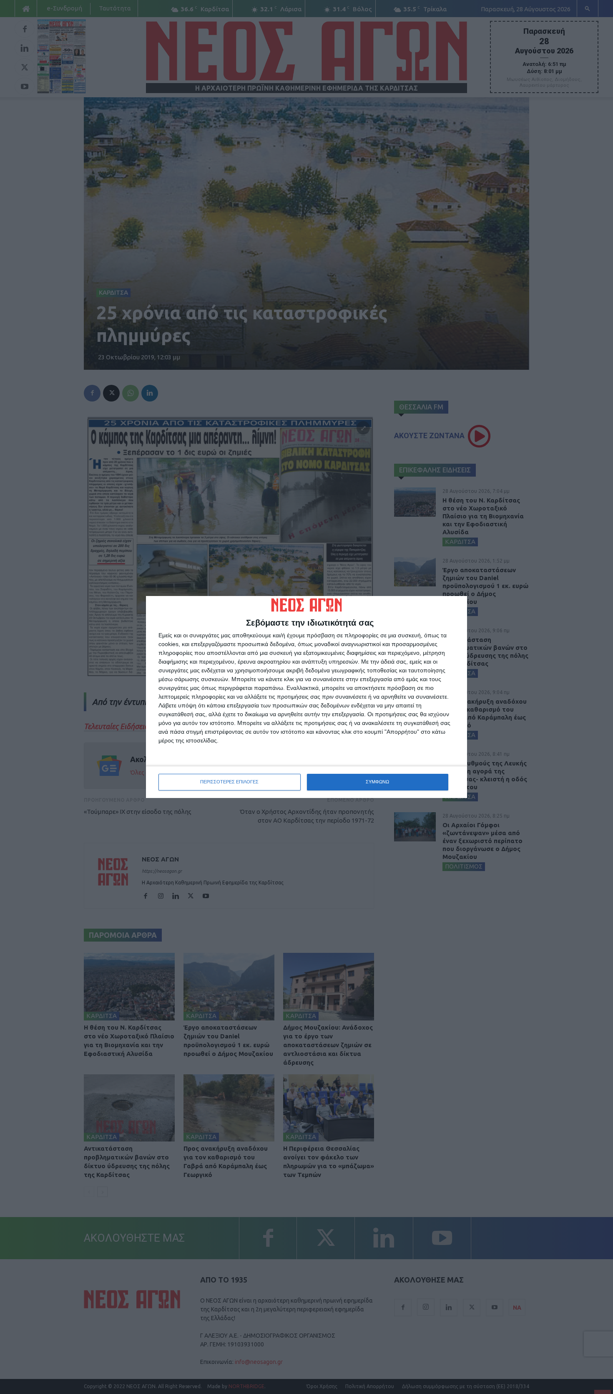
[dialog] (306, 697)
